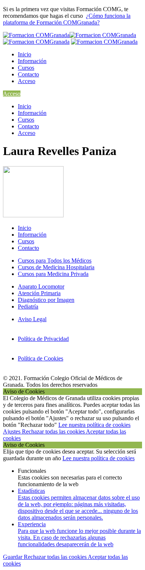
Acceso (26, 81)
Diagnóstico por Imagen (46, 300)
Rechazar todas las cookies (54, 431)
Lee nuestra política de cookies (94, 425)
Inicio (24, 54)
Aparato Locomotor (41, 286)
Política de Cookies (40, 358)
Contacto (28, 74)
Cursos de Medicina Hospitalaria (56, 267)
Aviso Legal (32, 319)
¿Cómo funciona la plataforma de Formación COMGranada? (66, 19)
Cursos (26, 68)
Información (32, 61)
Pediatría (28, 306)
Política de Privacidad (43, 339)
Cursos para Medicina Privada (53, 274)
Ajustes (12, 431)
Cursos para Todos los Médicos (54, 260)
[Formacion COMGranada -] (104, 42)
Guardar (13, 557)
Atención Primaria (39, 293)
